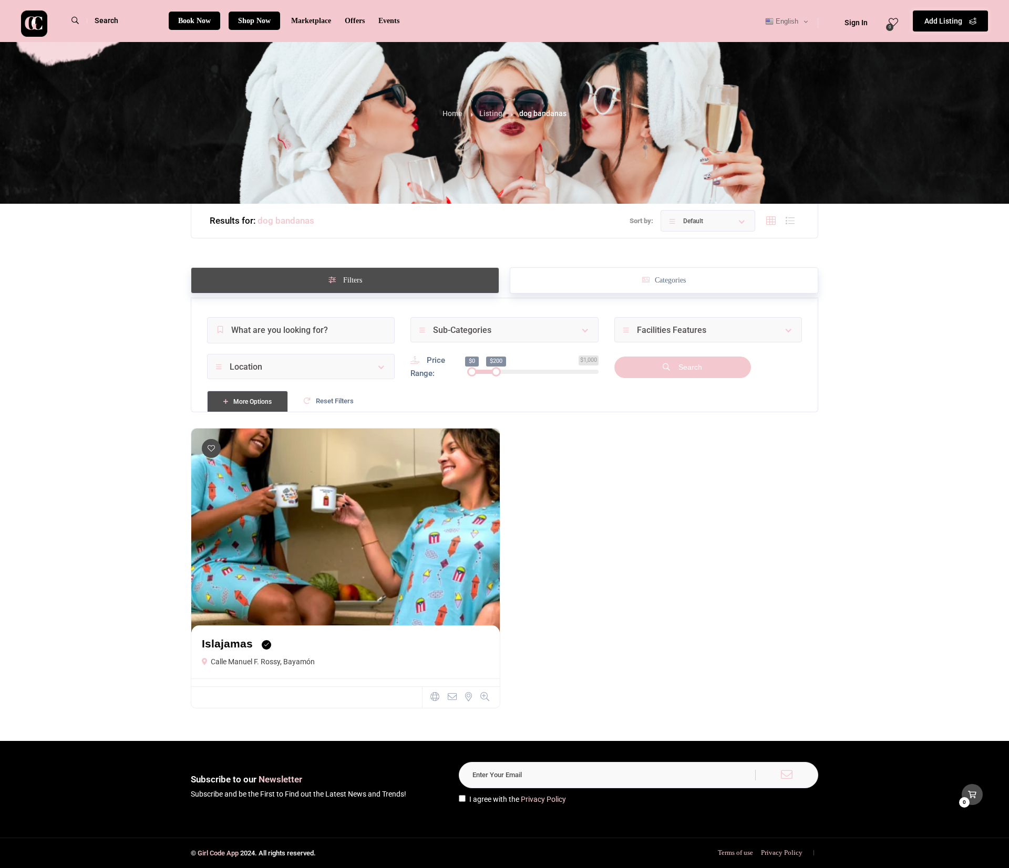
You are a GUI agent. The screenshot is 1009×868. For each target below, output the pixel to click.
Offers (355, 21)
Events (388, 21)
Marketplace (311, 21)
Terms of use (735, 852)
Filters (351, 280)
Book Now (194, 21)
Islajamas (227, 643)
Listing (490, 113)
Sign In (856, 22)
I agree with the (517, 799)
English (786, 21)
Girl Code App (218, 853)
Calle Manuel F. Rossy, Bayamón (263, 661)
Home (452, 113)
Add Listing (944, 21)
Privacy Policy (543, 799)
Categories (670, 280)
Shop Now (254, 21)
